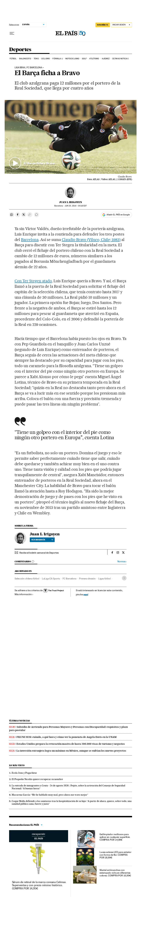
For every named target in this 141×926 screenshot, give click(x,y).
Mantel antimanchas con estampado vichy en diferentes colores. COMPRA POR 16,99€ (115, 873)
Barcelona (30, 239)
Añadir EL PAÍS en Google (118, 214)
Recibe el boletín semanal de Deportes (39, 552)
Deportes (20, 49)
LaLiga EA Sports (51, 578)
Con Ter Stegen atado (33, 280)
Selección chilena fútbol (27, 578)
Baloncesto (25, 59)
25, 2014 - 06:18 (76, 206)
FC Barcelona (69, 578)
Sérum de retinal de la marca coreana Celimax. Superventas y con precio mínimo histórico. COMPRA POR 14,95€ (39, 885)
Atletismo (94, 59)
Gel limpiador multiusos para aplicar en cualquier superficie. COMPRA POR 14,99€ (115, 837)
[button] (71, 137)
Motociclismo (72, 59)
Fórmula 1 (57, 59)
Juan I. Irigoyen (70, 202)
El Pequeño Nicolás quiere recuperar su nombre (37, 779)
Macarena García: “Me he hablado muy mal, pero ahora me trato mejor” (50, 794)
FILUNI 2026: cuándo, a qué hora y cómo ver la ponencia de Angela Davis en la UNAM (67, 737)
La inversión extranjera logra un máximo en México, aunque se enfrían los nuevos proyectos (71, 750)
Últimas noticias (120, 59)
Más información (23, 594)
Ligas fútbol (104, 578)
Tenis (36, 59)
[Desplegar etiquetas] (124, 578)
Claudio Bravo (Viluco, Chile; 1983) (91, 239)
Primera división (87, 578)
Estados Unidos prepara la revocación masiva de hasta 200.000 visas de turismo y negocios (71, 743)
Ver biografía (38, 539)
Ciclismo (45, 59)
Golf (84, 59)
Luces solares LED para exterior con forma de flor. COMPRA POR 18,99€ (116, 855)
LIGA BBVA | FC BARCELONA (28, 67)
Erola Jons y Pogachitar (24, 772)
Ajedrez (106, 59)
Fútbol (13, 59)
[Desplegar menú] (12, 33)
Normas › (122, 561)
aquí (85, 594)
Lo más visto (17, 765)
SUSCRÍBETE (102, 25)
